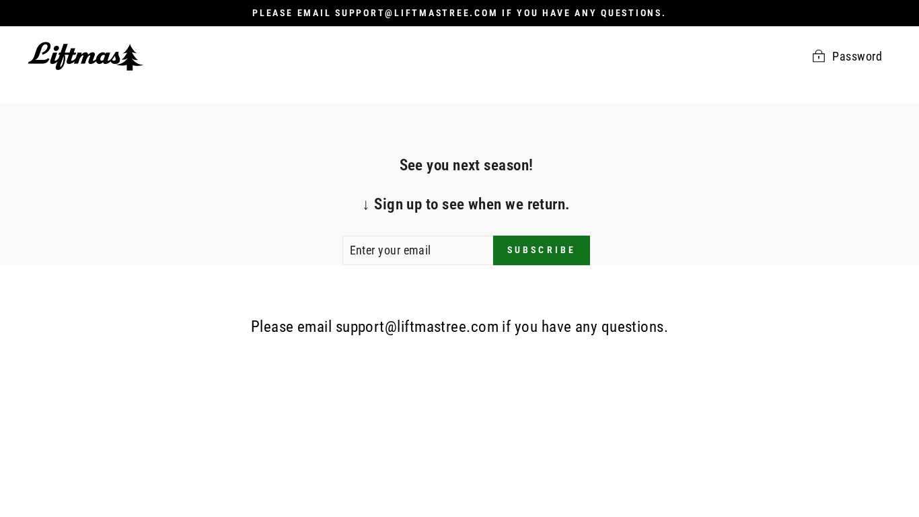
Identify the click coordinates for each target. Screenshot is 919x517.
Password (857, 56)
